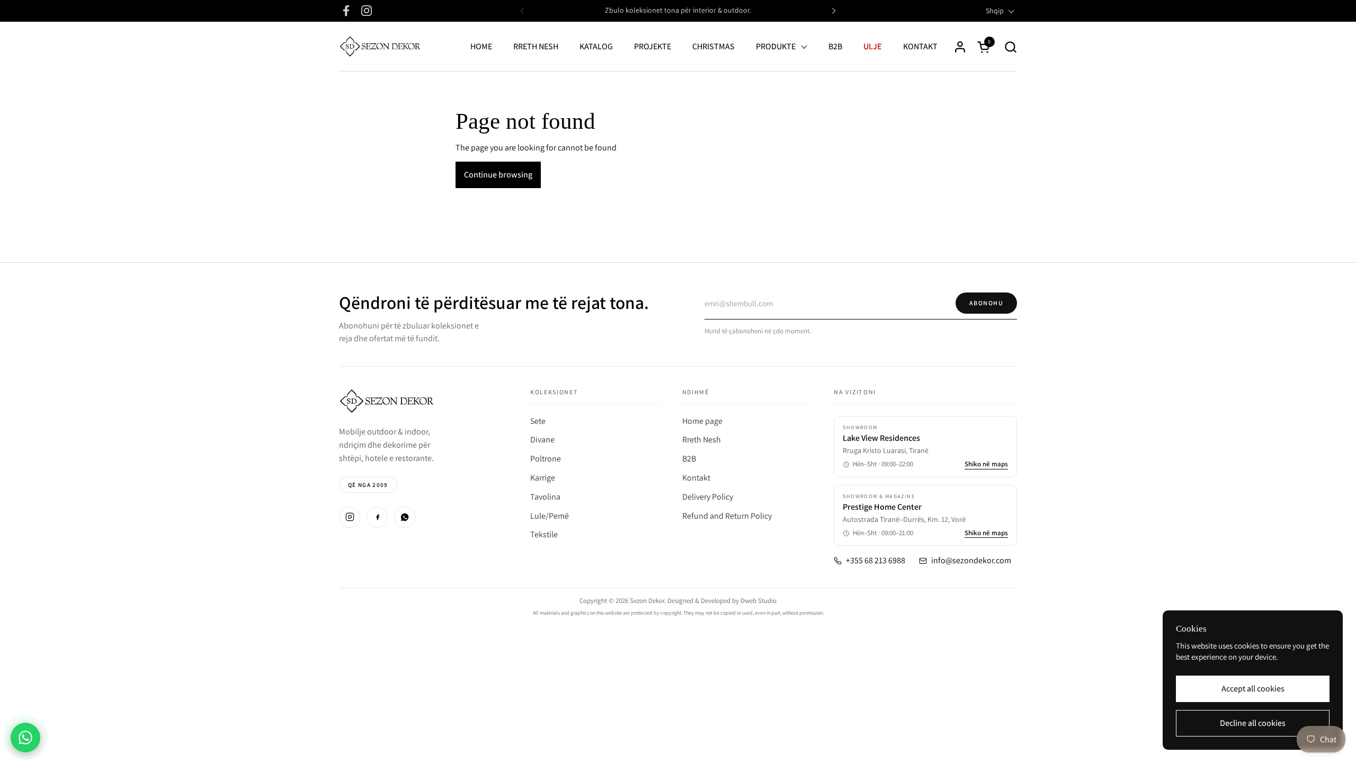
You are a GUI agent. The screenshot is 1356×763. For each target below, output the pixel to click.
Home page (702, 421)
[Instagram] (349, 517)
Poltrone (545, 458)
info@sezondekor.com (971, 560)
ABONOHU (986, 303)
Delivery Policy (707, 496)
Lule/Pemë (549, 515)
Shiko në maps (986, 464)
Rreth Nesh (701, 439)
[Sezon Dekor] (380, 46)
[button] (1010, 47)
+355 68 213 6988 (875, 560)
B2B (689, 458)
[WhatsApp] (404, 517)
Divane (542, 439)
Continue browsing (498, 174)
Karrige (542, 477)
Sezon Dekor (647, 600)
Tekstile (544, 534)
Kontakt (696, 477)
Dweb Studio (759, 600)
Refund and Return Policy (727, 515)
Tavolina (545, 496)
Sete (538, 421)
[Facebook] (377, 517)
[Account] (960, 47)
